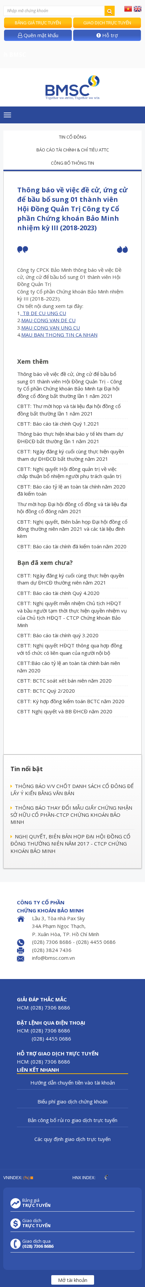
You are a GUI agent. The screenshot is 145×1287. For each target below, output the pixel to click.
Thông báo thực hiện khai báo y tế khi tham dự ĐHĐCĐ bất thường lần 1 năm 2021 (70, 437)
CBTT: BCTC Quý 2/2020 (46, 690)
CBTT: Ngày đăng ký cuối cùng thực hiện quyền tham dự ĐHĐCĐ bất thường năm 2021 (70, 455)
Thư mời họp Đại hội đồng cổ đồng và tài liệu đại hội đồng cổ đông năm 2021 (72, 508)
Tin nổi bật (26, 769)
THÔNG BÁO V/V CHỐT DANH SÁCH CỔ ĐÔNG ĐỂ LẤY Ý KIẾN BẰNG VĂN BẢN (72, 789)
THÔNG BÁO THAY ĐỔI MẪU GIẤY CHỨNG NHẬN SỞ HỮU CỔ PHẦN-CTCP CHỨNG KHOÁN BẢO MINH (71, 815)
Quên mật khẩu (40, 35)
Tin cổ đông (72, 137)
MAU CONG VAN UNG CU (50, 327)
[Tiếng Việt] (128, 8)
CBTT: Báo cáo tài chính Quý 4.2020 (58, 593)
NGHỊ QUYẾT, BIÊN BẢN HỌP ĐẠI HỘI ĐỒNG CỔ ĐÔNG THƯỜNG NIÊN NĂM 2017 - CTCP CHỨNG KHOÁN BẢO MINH (70, 843)
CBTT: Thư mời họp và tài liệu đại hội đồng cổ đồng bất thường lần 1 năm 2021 (69, 409)
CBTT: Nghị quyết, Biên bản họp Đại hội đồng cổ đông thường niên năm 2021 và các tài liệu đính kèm (72, 529)
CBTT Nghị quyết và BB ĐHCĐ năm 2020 (64, 711)
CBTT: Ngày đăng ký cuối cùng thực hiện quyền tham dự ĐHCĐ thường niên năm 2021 (70, 579)
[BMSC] (72, 87)
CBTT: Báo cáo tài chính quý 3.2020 (57, 635)
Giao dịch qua (37, 1244)
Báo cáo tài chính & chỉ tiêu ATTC (72, 150)
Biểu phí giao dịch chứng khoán (72, 1101)
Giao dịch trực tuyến (107, 23)
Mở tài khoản (72, 1280)
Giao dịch (36, 1223)
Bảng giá (36, 1203)
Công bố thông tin (72, 163)
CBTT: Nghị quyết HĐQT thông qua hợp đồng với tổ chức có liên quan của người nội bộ (69, 649)
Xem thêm (33, 361)
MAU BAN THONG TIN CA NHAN (59, 334)
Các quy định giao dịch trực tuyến (72, 1139)
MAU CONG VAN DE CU (48, 320)
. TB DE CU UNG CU (43, 313)
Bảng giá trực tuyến (38, 23)
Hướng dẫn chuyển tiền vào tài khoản (72, 1082)
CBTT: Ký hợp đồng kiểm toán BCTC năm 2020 (70, 701)
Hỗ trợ (109, 35)
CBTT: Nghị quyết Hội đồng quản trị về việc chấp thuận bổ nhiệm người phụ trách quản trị (69, 472)
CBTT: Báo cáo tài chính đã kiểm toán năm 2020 (71, 546)
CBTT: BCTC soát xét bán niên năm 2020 (64, 680)
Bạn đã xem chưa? (45, 562)
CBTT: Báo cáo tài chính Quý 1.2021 (58, 423)
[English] (138, 8)
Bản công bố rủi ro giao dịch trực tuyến (72, 1120)
